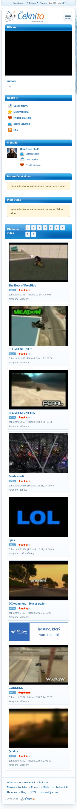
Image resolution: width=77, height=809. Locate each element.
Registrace (18, 3)
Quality (13, 751)
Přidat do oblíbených (55, 787)
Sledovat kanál (21, 112)
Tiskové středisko (17, 787)
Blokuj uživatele (21, 124)
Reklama (44, 782)
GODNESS (16, 687)
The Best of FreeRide (22, 285)
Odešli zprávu (20, 106)
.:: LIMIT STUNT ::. (21, 349)
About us (12, 792)
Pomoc (43, 3)
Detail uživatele (32, 154)
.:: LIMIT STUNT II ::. (22, 412)
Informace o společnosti (21, 782)
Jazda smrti (16, 476)
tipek (12, 540)
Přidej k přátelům (22, 118)
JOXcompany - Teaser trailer (27, 603)
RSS (15, 130)
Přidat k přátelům (33, 165)
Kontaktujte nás (49, 792)
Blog (23, 792)
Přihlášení (31, 3)
